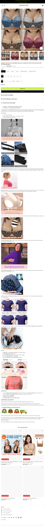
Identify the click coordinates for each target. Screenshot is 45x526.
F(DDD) (18, 81)
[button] (2, 5)
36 (8, 76)
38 (11, 76)
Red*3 (8, 71)
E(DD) (13, 81)
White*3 (3, 71)
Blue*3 (12, 71)
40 (14, 76)
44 (20, 76)
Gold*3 (17, 71)
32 (2, 76)
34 (5, 76)
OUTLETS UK (4, 519)
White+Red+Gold (32, 71)
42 (17, 76)
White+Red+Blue (24, 71)
